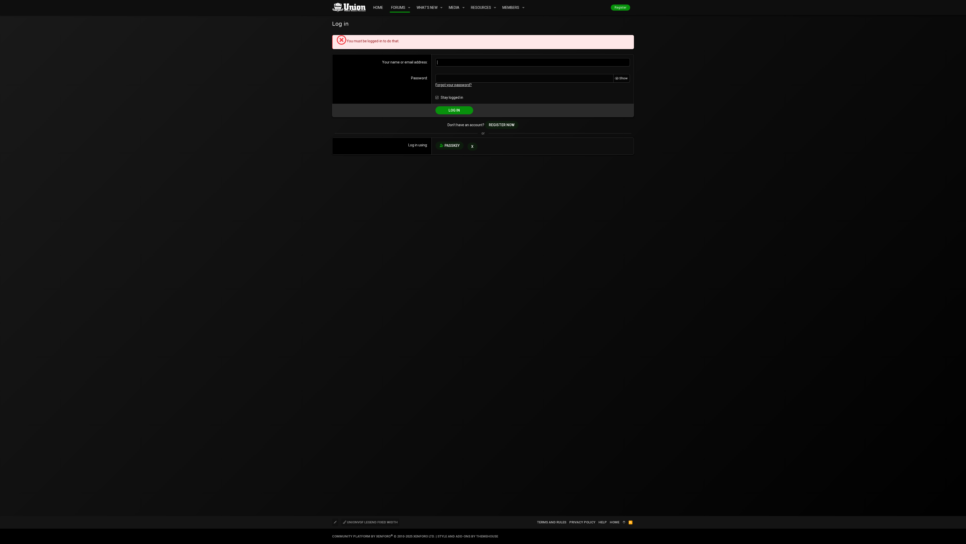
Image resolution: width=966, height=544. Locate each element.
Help (602, 522)
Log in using (417, 145)
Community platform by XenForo (383, 536)
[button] (409, 7)
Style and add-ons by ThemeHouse (467, 536)
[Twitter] (631, 536)
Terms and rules (551, 522)
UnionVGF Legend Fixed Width (372, 522)
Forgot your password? (453, 85)
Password (419, 78)
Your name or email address (404, 62)
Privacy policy (582, 522)
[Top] (624, 522)
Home (614, 522)
